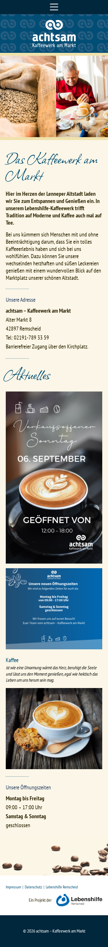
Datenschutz (33, 887)
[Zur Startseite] (54, 45)
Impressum (13, 887)
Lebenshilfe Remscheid (62, 887)
